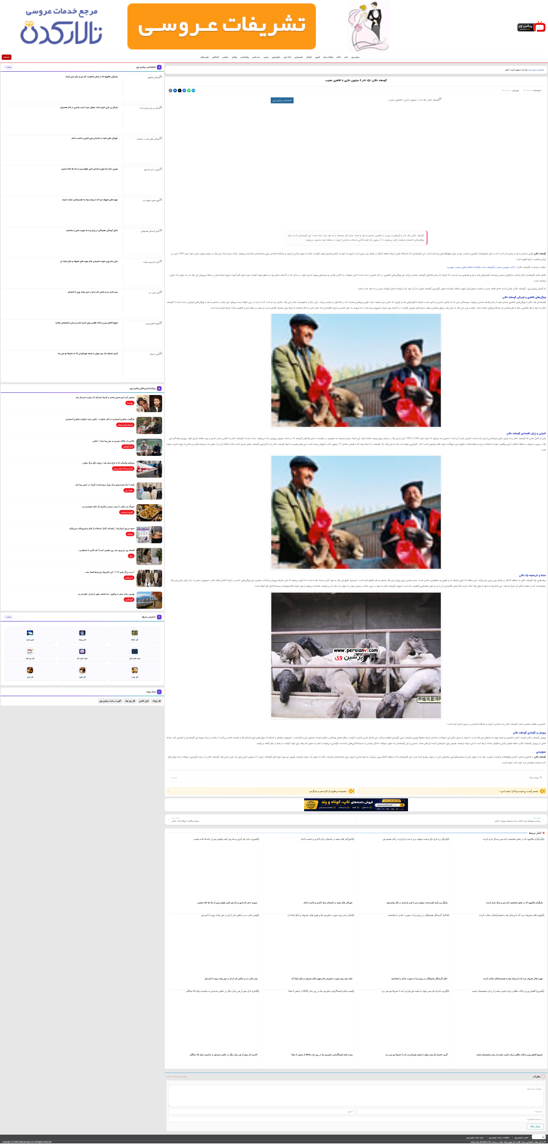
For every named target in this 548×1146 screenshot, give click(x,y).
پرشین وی (355, 57)
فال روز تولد (130, 701)
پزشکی (234, 57)
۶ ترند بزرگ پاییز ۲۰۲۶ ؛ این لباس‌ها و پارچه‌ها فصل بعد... (109, 572)
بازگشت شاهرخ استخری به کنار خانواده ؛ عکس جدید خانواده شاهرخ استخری (100, 419)
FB (184, 90)
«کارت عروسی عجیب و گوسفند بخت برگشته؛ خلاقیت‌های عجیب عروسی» (481, 267)
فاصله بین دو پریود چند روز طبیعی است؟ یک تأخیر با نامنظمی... (106, 550)
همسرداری (299, 57)
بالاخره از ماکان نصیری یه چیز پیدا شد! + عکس (113, 440)
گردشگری (215, 57)
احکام (339, 57)
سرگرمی (225, 57)
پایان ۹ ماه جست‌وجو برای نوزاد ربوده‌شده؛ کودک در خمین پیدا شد (104, 484)
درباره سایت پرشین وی (475, 1137)
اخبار (346, 57)
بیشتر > (8, 67)
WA (189, 90)
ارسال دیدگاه (535, 1126)
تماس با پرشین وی (521, 1137)
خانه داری (287, 57)
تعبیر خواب (204, 57)
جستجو (7, 57)
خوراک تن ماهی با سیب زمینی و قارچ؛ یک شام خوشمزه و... (107, 506)
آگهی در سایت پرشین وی (110, 701)
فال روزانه (157, 701)
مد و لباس (256, 57)
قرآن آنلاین (144, 701)
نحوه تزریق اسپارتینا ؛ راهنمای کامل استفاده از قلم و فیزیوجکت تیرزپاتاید (101, 528)
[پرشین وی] (531, 26)
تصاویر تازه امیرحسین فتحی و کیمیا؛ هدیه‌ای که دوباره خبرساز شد (105, 397)
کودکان (309, 57)
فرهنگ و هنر (328, 57)
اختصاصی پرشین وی (536, 70)
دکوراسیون (276, 57)
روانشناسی (244, 57)
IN (175, 90)
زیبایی (266, 57)
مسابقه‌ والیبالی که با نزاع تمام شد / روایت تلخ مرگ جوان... (107, 462)
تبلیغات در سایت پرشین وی (499, 1137)
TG (193, 90)
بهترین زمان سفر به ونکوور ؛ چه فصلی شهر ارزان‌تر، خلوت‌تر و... (105, 593)
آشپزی (317, 57)
